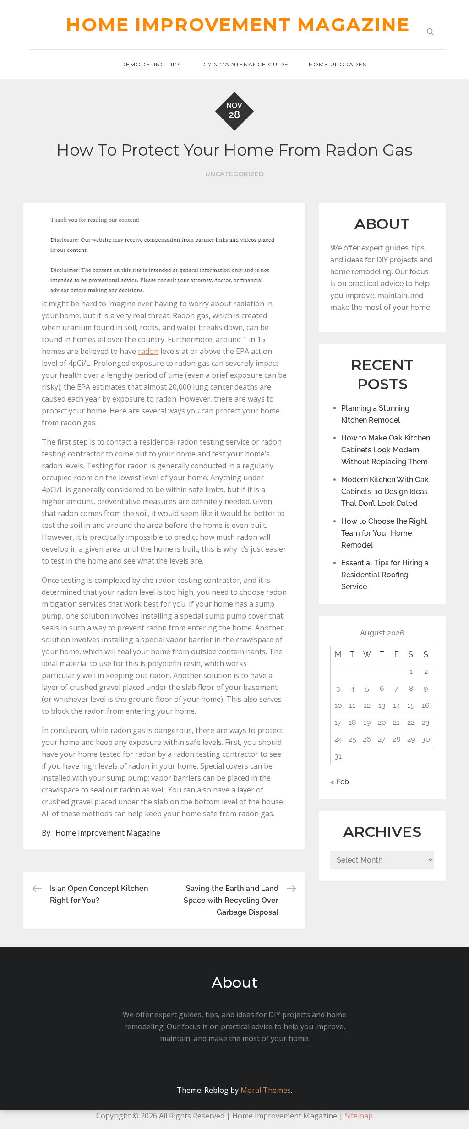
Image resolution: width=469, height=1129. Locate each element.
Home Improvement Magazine (238, 24)
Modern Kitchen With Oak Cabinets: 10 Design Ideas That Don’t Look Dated (385, 491)
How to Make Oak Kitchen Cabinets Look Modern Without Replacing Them (385, 450)
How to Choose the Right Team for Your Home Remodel (384, 533)
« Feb (339, 781)
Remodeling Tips (151, 64)
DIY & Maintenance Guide (245, 64)
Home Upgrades (337, 64)
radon (148, 351)
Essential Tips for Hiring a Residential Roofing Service (385, 575)
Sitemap (359, 1116)
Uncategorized (234, 174)
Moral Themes (265, 1090)
